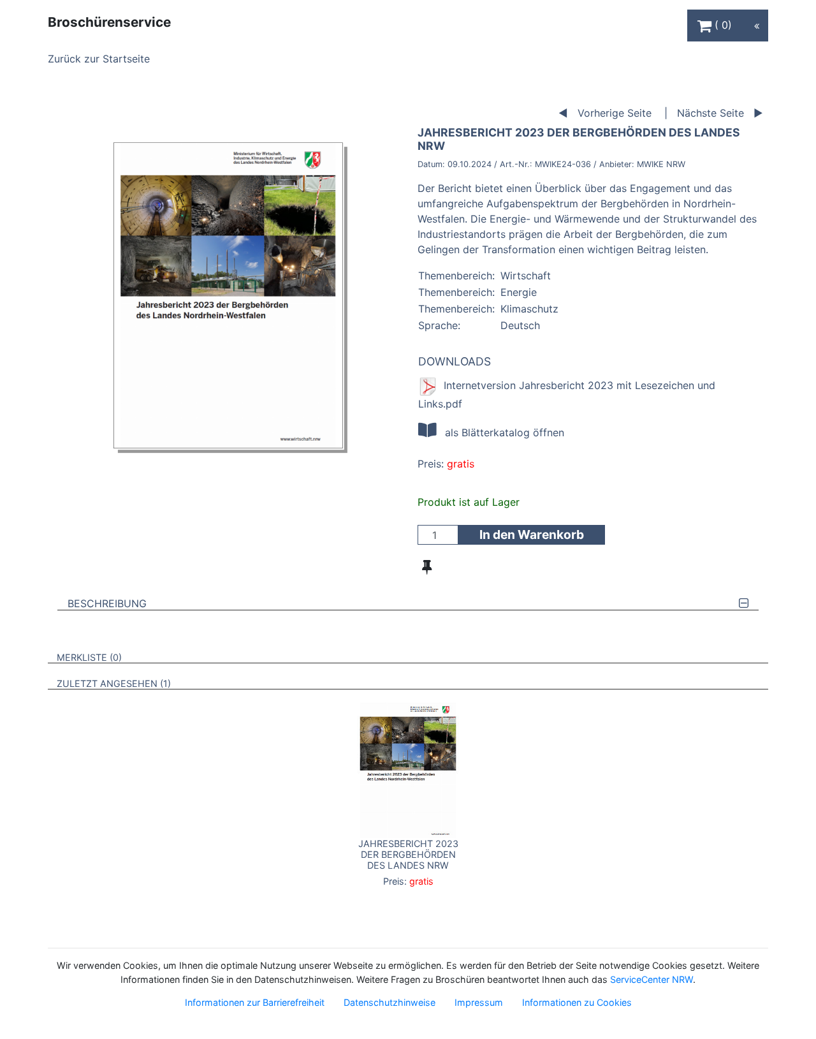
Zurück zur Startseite (99, 58)
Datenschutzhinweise (389, 1002)
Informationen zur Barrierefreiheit (254, 1002)
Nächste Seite (710, 113)
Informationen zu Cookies (577, 1002)
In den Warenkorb (531, 534)
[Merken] (427, 567)
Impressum (479, 1002)
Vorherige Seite (615, 113)
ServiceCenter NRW (651, 979)
